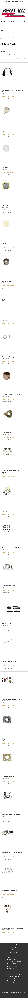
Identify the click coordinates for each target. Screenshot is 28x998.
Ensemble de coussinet (9, 586)
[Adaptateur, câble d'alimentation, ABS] (14, 76)
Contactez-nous (14, 952)
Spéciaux (14, 950)
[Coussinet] (14, 116)
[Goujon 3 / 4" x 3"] (14, 609)
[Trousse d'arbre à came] (14, 876)
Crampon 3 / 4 (6, 432)
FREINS (19, 37)
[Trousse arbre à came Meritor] (14, 800)
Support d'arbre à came (9, 739)
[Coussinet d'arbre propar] (14, 343)
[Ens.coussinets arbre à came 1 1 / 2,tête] (14, 456)
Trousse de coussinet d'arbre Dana (12, 928)
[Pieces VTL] (14, 12)
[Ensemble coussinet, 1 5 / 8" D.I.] (14, 534)
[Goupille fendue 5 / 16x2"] (14, 647)
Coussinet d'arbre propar (10, 357)
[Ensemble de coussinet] (14, 571)
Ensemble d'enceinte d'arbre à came (13, 510)
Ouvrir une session (12, 1)
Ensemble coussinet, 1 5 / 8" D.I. (11, 548)
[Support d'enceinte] (14, 762)
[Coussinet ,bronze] (14, 267)
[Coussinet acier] (14, 305)
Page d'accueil (4, 37)
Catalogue (12, 37)
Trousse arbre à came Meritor (11, 814)
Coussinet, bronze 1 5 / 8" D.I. (11, 395)
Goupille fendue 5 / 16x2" (10, 661)
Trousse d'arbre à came (9, 890)
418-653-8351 (13, 964)
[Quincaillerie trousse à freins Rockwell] (14, 685)
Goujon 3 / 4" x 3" (7, 623)
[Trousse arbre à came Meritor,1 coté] (14, 838)
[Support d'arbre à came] (14, 725)
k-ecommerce (18, 994)
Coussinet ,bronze (7, 281)
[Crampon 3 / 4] (14, 418)
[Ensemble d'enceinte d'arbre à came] (14, 496)
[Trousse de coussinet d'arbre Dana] (14, 914)
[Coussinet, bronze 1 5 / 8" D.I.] (14, 380)
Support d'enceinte (8, 776)
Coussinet (5, 130)
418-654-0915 (13, 966)
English (21, 1)
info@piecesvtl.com (14, 969)
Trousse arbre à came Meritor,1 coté (13, 852)
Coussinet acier (7, 319)
